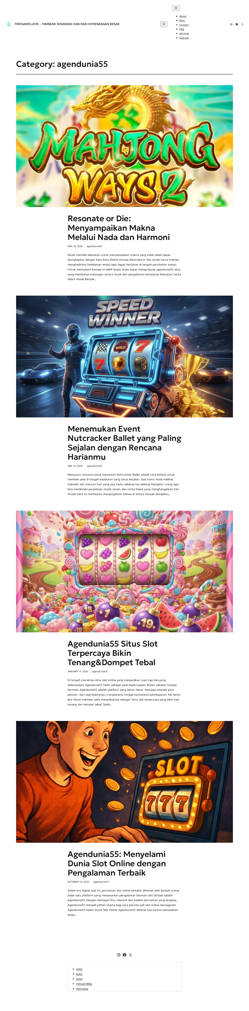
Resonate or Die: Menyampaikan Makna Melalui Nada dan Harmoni (119, 228)
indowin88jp (84, 984)
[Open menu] (163, 24)
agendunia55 (94, 246)
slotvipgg (82, 989)
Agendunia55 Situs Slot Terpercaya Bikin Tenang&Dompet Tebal (113, 653)
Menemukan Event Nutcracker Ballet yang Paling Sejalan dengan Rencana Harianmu (124, 443)
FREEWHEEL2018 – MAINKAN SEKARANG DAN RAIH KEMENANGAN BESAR (67, 24)
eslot (79, 969)
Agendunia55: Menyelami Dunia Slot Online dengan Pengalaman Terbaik (117, 863)
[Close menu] (176, 8)
